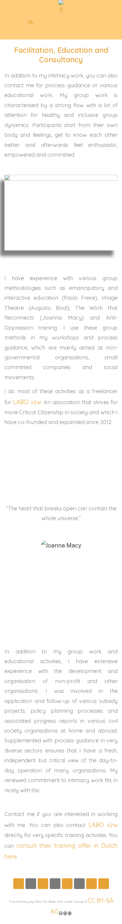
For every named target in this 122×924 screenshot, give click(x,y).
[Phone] (103, 883)
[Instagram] (30, 883)
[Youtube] (67, 883)
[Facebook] (18, 883)
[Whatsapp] (55, 883)
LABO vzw (27, 402)
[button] (30, 22)
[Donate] (91, 883)
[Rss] (79, 883)
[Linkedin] (43, 883)
